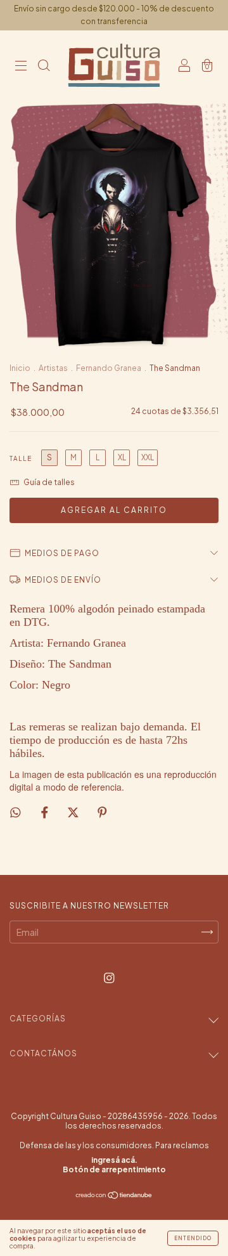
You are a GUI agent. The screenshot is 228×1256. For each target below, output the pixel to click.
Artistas (53, 368)
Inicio (20, 368)
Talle (21, 458)
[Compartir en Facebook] (45, 811)
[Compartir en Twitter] (73, 811)
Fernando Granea (108, 368)
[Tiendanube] (114, 1195)
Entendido (193, 1238)
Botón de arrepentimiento (114, 1169)
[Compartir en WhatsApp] (16, 812)
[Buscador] (43, 66)
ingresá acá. (114, 1160)
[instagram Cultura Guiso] (109, 977)
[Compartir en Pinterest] (102, 811)
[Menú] (21, 66)
